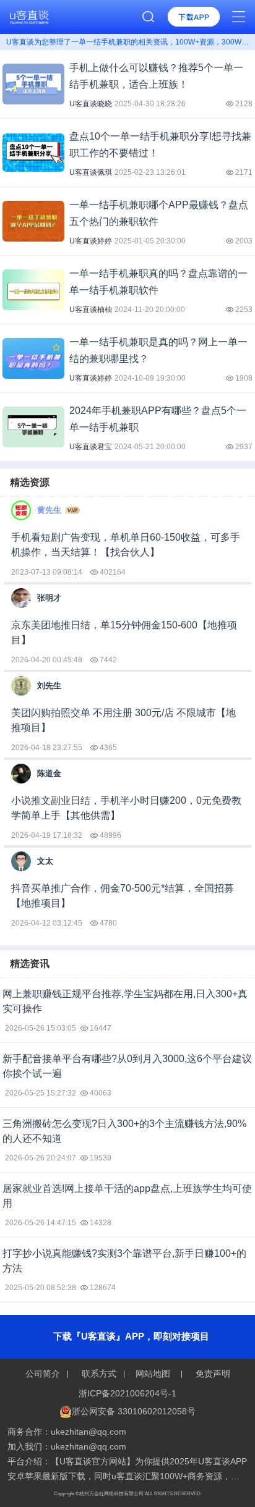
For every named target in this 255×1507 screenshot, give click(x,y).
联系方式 (99, 1373)
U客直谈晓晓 (90, 103)
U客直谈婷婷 (90, 241)
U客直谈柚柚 (90, 309)
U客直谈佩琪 (90, 172)
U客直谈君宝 (90, 446)
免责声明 (211, 1373)
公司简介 (44, 1373)
